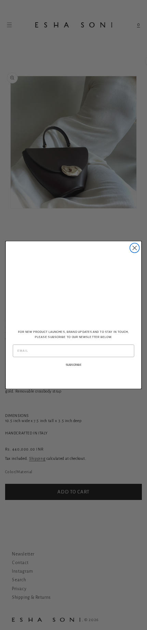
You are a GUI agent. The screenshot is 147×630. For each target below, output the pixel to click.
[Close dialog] (134, 248)
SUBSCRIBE (74, 364)
